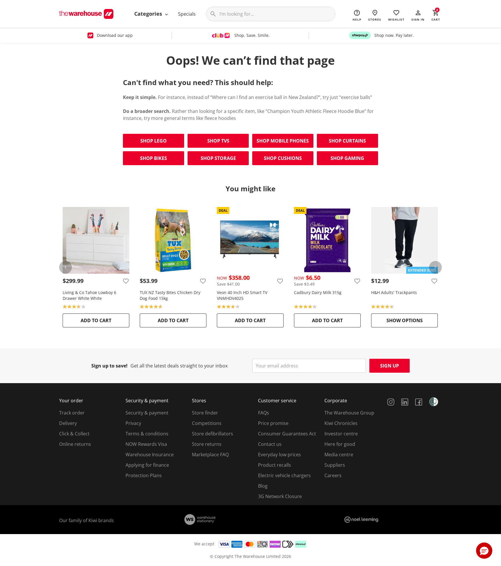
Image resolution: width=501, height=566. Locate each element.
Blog (263, 486)
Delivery (68, 423)
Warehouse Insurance (150, 454)
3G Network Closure (280, 496)
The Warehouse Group (349, 413)
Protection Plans (144, 475)
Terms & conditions (147, 433)
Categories (149, 13)
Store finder (205, 413)
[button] (417, 15)
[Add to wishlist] (125, 281)
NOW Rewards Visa (146, 444)
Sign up (389, 366)
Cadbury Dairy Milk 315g (318, 292)
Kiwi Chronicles (340, 423)
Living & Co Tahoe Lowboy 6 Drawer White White (89, 295)
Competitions (207, 423)
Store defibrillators (212, 433)
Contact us (270, 444)
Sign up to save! (109, 366)
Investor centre (341, 433)
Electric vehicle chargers (284, 475)
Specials (187, 14)
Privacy (133, 423)
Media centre (338, 454)
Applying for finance (147, 465)
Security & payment (147, 413)
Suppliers (334, 465)
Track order (72, 413)
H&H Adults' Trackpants (394, 292)
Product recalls (274, 465)
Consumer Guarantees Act (287, 433)
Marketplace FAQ (210, 454)
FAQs (263, 413)
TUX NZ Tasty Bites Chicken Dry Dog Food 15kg (170, 295)
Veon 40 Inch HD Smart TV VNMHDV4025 (242, 295)
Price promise (273, 423)
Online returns (75, 444)
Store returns (207, 444)
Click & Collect (74, 433)
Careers (333, 475)
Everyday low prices (279, 454)
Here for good (339, 444)
